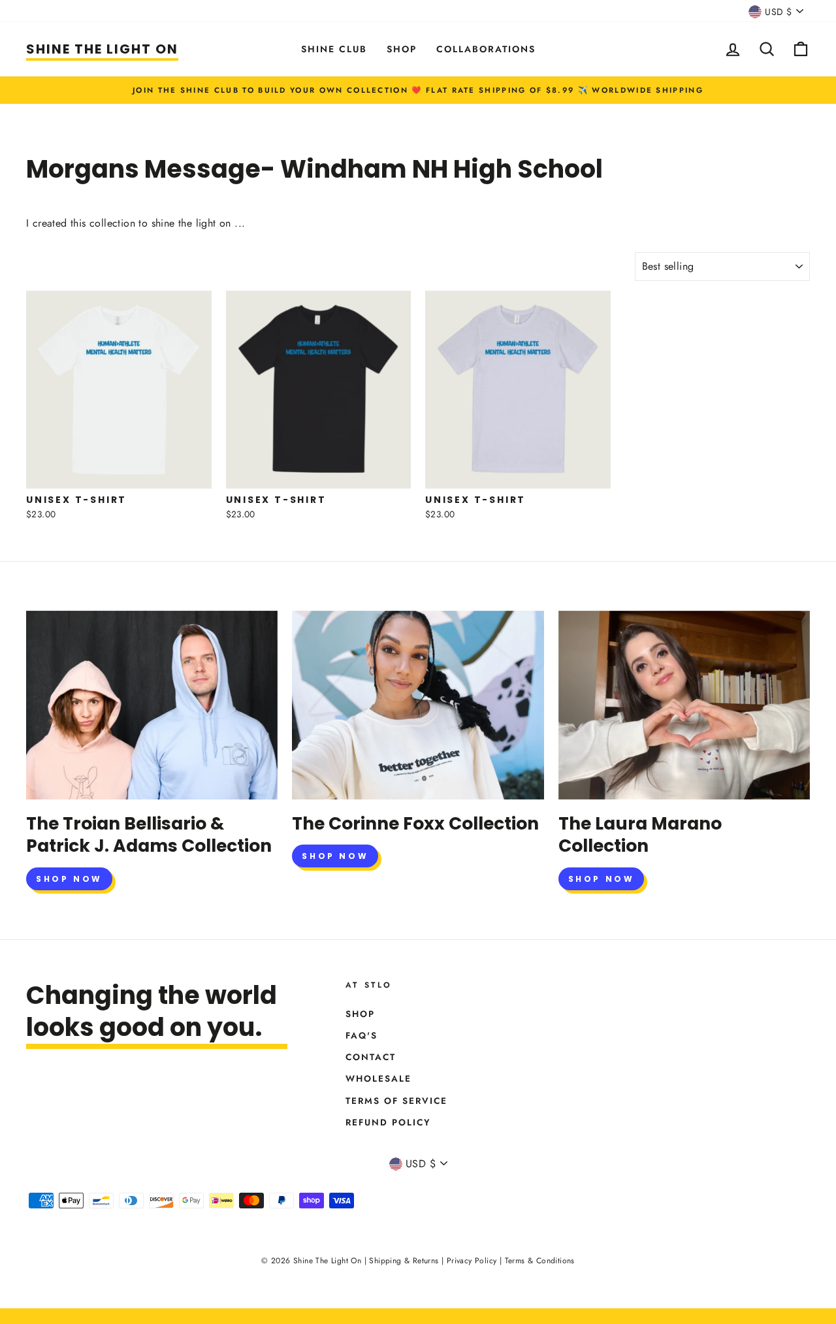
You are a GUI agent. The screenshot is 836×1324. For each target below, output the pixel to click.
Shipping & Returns (403, 1261)
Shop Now (69, 878)
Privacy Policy (472, 1261)
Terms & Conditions (540, 1261)
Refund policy (388, 1122)
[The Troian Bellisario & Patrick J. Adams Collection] (152, 705)
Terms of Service (396, 1100)
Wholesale (378, 1078)
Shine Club (334, 49)
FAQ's (362, 1035)
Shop (402, 49)
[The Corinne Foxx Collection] (417, 705)
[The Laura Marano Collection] (684, 705)
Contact (371, 1056)
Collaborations (486, 49)
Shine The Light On (102, 49)
